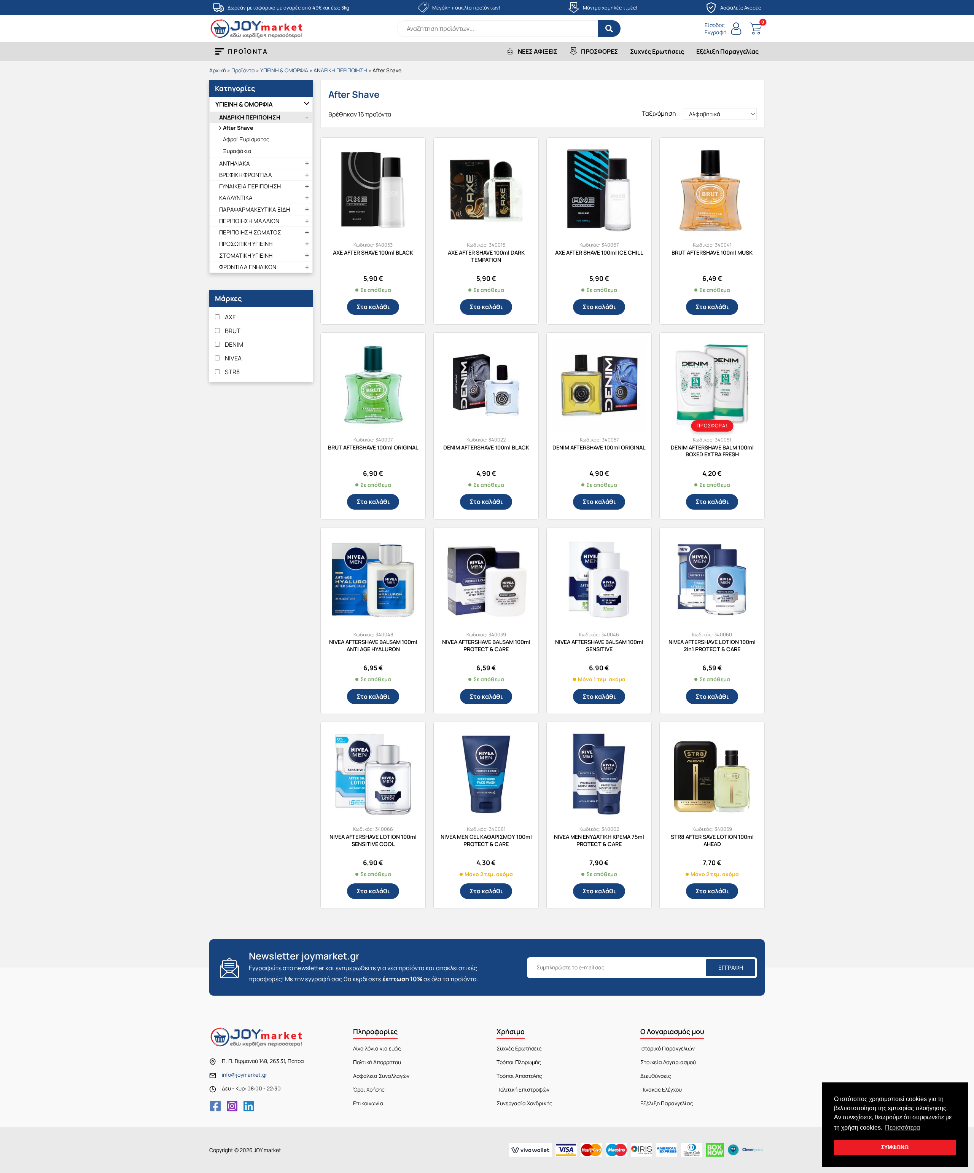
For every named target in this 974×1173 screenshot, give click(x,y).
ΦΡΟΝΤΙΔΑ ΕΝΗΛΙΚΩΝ (247, 267)
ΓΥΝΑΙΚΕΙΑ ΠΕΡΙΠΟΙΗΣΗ (250, 186)
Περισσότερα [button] (902, 1127)
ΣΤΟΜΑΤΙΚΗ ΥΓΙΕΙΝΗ (245, 256)
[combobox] (509, 28)
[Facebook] (215, 1106)
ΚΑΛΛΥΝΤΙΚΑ (236, 198)
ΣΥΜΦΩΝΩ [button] (895, 1147)
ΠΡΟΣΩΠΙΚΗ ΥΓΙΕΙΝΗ (245, 244)
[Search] (609, 28)
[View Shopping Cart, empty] (755, 28)
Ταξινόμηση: (660, 113)
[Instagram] (232, 1106)
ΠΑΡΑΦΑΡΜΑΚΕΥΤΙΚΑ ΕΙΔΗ (254, 210)
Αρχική (217, 70)
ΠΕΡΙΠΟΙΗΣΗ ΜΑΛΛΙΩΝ (249, 221)
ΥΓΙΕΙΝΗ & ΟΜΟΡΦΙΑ (284, 70)
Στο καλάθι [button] (373, 307)
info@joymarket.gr (244, 1074)
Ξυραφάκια (237, 151)
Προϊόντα (243, 70)
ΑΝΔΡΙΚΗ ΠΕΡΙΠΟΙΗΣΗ (340, 70)
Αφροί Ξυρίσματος (246, 139)
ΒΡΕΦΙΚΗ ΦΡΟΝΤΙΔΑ (245, 175)
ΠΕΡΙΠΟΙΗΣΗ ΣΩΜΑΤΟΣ (250, 232)
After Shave (238, 127)
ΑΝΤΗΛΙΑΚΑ (234, 163)
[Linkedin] (249, 1106)
